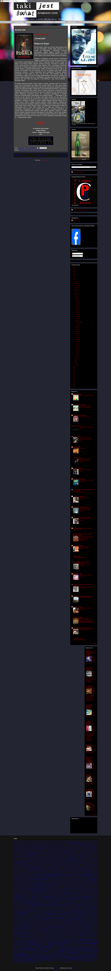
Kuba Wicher (30, 908)
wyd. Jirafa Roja (72, 951)
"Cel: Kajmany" (22, 842)
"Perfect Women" (30, 857)
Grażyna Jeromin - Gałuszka (44, 893)
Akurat (73, 875)
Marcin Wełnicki (76, 913)
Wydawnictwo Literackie (33, 942)
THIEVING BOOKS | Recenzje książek (88, 707)
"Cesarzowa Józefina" (41, 842)
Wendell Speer (57, 939)
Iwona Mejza (23, 897)
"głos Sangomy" (44, 871)
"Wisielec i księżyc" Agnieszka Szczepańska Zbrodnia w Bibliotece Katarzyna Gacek (66, 867)
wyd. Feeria (90, 949)
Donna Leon (38, 888)
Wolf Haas (61, 940)
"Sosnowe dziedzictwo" (22, 861)
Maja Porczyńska (43, 913)
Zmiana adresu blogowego (84, 597)
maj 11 (77, 335)
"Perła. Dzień (38, 857)
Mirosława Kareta (54, 921)
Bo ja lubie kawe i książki (79, 415)
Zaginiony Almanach (78, 638)
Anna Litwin (53, 879)
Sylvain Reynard (90, 933)
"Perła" (35, 857)
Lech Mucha (61, 908)
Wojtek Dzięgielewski (55, 940)
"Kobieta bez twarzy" (22, 850)
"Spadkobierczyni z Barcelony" (32, 861)
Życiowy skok (20, 30)
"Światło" (25, 872)
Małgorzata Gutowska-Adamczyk (44, 918)
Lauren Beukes (41, 908)
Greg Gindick (57, 893)
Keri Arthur (85, 906)
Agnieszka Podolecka (35, 875)
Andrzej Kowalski (32, 878)
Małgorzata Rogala (23, 150)
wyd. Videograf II (51, 957)
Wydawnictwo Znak (80, 942)
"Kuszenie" (58, 852)
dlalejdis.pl (36, 945)
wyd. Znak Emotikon (25, 959)
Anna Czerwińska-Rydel (79, 878)
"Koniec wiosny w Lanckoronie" (57, 850)
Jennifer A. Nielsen (62, 900)
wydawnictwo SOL (80, 960)
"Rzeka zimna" (70, 858)
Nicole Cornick (48, 922)
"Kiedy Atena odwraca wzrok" (88, 849)
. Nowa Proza (62, 872)
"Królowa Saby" (23, 852)
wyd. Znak (18, 959)
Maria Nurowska (75, 914)
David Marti (65, 886)
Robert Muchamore (20, 929)
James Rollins (71, 899)
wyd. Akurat (39, 946)
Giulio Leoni (29, 893)
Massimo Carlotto (37, 917)
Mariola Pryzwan (16, 915)
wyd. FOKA (78, 949)
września (76, 287)
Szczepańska (18, 935)
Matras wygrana (52, 917)
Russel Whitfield (74, 929)
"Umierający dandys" (93, 864)
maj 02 (77, 354)
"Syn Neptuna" (54, 863)
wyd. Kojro (83, 951)
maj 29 (77, 302)
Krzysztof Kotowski (17, 908)
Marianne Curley (89, 914)
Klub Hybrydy (32, 907)
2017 (74, 371)
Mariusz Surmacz (50, 915)
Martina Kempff (19, 917)
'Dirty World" (57, 872)
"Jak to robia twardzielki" (48, 849)
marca (76, 360)
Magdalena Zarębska (30, 913)
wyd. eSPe (53, 959)
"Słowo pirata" (94, 863)
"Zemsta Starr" (16, 871)
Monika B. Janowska (78, 921)
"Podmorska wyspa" (70, 857)
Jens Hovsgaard (79, 900)
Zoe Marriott (71, 943)
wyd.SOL (34, 960)
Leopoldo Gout (16, 910)
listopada (76, 283)
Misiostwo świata (60, 921)
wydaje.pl (53, 960)
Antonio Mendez (45, 881)
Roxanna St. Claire (60, 929)
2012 (74, 382)
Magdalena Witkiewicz (22, 913)
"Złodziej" (36, 871)
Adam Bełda (87, 872)
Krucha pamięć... (82, 448)
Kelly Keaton (80, 906)
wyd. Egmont (62, 949)
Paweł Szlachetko (50, 925)
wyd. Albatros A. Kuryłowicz (70, 946)
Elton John (33, 889)
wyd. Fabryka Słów (84, 949)
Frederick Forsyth (25, 892)
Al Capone (76, 875)
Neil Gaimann (43, 922)
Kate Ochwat (75, 906)
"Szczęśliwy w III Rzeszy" (75, 863)
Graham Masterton (35, 893)
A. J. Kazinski (67, 872)
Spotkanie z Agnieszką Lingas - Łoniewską (22, 933)
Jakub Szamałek (53, 899)
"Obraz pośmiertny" (49, 856)
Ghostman (24, 893)
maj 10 (77, 337)
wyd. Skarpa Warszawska (39, 150)
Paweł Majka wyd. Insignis (30, 925)
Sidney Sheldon (37, 932)
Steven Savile (64, 933)
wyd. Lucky (26, 953)
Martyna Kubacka (31, 917)
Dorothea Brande (74, 888)
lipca (75, 291)
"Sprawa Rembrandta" (67, 861)
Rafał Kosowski (86, 926)
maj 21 (77, 316)
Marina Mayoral (94, 914)
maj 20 (77, 318)
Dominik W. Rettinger (20, 888)
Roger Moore (48, 929)
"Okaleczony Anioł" (74, 856)
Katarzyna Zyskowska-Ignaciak (63, 906)
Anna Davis (85, 878)
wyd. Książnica (89, 951)
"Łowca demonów (81, 871)
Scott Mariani (87, 930)
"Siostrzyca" (55, 860)
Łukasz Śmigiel (39, 962)
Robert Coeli (87, 928)
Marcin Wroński (86, 913)
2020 (74, 279)
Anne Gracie (22, 881)
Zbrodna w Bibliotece (54, 943)
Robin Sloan (39, 929)
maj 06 (77, 345)
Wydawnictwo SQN (72, 942)
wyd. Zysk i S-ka (41, 959)
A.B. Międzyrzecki (72, 872)
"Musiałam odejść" (40, 854)
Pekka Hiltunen (56, 925)
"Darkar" (59, 843)
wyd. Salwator (58, 956)
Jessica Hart (94, 900)
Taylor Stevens (82, 935)
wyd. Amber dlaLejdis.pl (87, 946)
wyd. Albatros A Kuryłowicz (58, 946)
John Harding (19, 903)
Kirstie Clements (21, 907)
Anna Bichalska (61, 878)
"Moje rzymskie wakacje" (93, 853)
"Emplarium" (53, 846)
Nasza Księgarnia (31, 922)
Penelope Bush (61, 925)
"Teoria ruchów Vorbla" (32, 864)
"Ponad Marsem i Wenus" (82, 857)
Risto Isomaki (70, 928)
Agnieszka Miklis (28, 875)
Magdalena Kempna (66, 911)
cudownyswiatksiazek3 (79, 479)
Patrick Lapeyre (64, 924)
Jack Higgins (38, 899)
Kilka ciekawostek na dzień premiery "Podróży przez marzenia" (85, 460)
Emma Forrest (72, 889)
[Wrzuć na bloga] (42, 148)
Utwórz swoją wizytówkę (76, 245)
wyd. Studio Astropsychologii (91, 956)
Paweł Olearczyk (39, 925)
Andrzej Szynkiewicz (46, 878)
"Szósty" (81, 863)
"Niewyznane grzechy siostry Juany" (39, 856)
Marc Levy (54, 913)
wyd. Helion (50, 951)
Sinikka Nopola (52, 932)
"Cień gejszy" (79, 842)
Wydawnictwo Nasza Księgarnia (54, 942)
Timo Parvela (67, 936)
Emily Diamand (61, 889)
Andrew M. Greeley (20, 878)
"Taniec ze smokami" (23, 864)
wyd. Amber (79, 946)
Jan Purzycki (84, 899)
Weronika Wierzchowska (66, 939)
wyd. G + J (22, 951)
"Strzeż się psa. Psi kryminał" (32, 863)
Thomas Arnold (26, 936)
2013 (74, 380)
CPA (41, 884)
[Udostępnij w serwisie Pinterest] (46, 148)
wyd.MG (20, 960)
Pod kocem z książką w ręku (90, 790)
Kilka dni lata (16, 907)
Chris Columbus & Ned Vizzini (50, 885)
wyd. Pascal (70, 954)
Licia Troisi (29, 910)
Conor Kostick (71, 885)
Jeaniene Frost (56, 900)
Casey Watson (27, 885)
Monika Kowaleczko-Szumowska (89, 921)
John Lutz (24, 903)
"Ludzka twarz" (92, 852)
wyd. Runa (49, 956)
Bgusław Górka (94, 882)
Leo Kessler (94, 908)
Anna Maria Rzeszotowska (59, 879)
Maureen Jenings (74, 917)
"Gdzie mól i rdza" (35, 847)
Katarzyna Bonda (48, 904)
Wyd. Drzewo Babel (75, 940)
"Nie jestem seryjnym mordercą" (79, 854)
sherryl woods (71, 944)
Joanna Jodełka (35, 901)
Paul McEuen (79, 924)
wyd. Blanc (43, 948)
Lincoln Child (48, 910)
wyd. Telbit (16, 957)
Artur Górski (92, 881)
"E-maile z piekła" (29, 846)
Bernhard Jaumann (88, 882)
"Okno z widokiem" (82, 856)
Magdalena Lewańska (89, 911)
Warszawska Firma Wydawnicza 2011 (48, 939)
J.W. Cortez (19, 899)
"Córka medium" (24, 843)
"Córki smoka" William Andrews (80, 557)
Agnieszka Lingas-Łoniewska (82, 874)
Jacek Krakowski (24, 899)
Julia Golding (62, 903)
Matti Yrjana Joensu (62, 917)
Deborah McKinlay (79, 886)
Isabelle (82, 896)
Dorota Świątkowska (67, 888)
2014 (74, 378)
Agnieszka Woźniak (61, 875)
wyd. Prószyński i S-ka (22, 956)
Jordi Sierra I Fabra (38, 903)
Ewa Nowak (44, 890)
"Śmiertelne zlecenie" (93, 871)
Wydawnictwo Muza (43, 942)
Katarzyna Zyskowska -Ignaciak (52, 906)
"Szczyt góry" (59, 863)
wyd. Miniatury (63, 953)
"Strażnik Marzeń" (17, 863)
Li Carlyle (25, 910)
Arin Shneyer (50, 881)
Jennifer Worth (73, 900)
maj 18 (77, 325)
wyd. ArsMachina (20, 948)
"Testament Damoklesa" (61, 864)
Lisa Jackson (54, 910)
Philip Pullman (76, 925)
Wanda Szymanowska (37, 939)
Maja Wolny (49, 913)
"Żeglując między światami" (36, 872)
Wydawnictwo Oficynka (65, 942)
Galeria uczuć (56, 892)
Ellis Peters (29, 889)
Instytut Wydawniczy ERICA (47, 896)
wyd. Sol (68, 956)
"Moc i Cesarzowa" (77, 853)
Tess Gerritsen (20, 936)
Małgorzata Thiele (94, 918)
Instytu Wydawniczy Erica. (26, 896)
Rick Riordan (65, 928)
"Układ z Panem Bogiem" (85, 864)
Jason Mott (33, 900)
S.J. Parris (18, 930)
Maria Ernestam (68, 914)
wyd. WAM (74, 957)
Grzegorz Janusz (86, 893)
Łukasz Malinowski (27, 962)
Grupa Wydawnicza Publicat (71, 893)
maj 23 (77, 312)
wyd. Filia (95, 949)
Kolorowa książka (88, 775)
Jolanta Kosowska (30, 903)
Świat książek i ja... (78, 425)
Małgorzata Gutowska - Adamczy (31, 918)
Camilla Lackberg (52, 883)
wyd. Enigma (68, 949)
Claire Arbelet (66, 885)
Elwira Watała (37, 889)
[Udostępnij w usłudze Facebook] (44, 148)
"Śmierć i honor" (16, 872)
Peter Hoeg (67, 925)
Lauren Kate (46, 908)
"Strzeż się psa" (24, 863)
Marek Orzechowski (26, 914)
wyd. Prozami (86, 954)
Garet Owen (61, 892)
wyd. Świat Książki (73, 959)
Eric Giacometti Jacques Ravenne (81, 889)
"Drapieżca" (59, 845)
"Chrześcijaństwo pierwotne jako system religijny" (54, 842)
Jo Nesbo (30, 901)
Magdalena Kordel (74, 911)
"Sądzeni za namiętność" (87, 863)
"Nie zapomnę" (88, 854)
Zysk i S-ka (75, 943)
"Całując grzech (16, 842)
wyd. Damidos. (38, 949)
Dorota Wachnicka (54, 888)
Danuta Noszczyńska (28, 886)
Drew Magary (86, 888)
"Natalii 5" (71, 854)
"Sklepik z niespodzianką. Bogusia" (73, 860)
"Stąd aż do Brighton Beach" (46, 863)
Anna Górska (21, 879)
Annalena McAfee (17, 881)
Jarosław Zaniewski (24, 900)
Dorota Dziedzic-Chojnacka (45, 888)
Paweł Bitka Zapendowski (92, 924)
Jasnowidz (29, 900)
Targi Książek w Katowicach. (53, 935)
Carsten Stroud (22, 885)
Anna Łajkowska (94, 879)
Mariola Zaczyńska (23, 915)
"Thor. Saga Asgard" (70, 864)
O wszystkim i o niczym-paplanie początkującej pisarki (81, 562)
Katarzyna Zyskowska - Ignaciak (41, 906)
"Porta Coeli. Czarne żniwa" (92, 857)
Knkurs (44, 907)
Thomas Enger (32, 936)
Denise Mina (85, 886)
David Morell (69, 886)
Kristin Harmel (62, 907)
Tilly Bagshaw (48, 936)
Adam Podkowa (92, 872)
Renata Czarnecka (50, 928)
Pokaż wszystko (93, 643)
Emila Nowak (52, 889)
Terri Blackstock (93, 935)
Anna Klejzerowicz (46, 879)
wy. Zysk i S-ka (20, 946)
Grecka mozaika (52, 893)
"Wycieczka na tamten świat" (34, 868)
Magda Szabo (45, 911)
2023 (74, 273)
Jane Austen (89, 899)
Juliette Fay (67, 903)
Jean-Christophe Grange (48, 900)
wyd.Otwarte (29, 960)
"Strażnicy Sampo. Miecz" (83, 861)
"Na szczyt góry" (65, 854)
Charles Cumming (41, 885)
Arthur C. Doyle (78, 881)
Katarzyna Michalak (80, 904)
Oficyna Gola (77, 922)
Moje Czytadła (76, 556)
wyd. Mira (68, 953)
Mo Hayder (65, 921)
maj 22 (77, 314)
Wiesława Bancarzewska (82, 939)
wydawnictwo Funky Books (60, 960)
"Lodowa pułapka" (86, 852)
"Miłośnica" (66, 853)
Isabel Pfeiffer (78, 896)
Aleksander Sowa (89, 875)
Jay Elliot (37, 900)
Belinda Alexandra (63, 882)
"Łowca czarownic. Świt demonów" (71, 871)
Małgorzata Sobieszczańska (86, 918)
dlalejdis (31, 944)
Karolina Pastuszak (17, 904)
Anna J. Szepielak (32, 879)
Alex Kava (39, 876)
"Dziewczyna (16, 846)
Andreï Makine (25, 878)
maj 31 (77, 297)
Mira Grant (38, 921)
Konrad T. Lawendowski (50, 907)
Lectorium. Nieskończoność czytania (82, 528)
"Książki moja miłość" (31, 852)
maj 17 (77, 327)
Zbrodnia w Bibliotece (63, 943)
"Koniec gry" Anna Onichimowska (46, 850)
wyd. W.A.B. (63, 957)
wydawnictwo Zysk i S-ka (89, 960)
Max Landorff (91, 917)
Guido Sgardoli (91, 893)
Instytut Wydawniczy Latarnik (59, 896)
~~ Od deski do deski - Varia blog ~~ (82, 517)
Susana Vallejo (84, 933)
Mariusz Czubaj (29, 915)
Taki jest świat (76, 220)
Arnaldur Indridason (67, 881)
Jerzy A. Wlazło (85, 900)
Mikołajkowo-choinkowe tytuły (31, 921)
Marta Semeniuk (92, 915)
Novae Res (72, 922)
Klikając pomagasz (60, 22)
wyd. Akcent (33, 946)
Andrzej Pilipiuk (39, 878)
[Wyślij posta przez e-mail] (37, 148)
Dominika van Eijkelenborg (29, 888)
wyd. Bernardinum (37, 948)
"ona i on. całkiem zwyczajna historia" (58, 871)
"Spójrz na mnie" (74, 861)
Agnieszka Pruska (43, 875)
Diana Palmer (92, 886)
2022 (74, 275)
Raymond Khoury (19, 928)
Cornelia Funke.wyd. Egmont (79, 885)
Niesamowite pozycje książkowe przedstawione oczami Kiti (90, 760)
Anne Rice (31, 881)
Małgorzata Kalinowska (56, 918)
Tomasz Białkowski (91, 936)
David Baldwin (60, 886)
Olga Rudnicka (25, 924)
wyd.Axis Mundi (85, 959)
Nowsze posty (18, 155)
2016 (74, 373)
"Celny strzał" (27, 842)
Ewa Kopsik (39, 890)
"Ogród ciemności (67, 856)
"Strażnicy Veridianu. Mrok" (92, 861)
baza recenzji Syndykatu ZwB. (22, 944)
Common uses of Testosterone (80, 639)
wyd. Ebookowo (56, 949)
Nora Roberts (66, 922)
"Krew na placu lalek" (72, 850)
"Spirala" (51, 861)
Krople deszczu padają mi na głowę (77, 907)
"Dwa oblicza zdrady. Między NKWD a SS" (79, 845)
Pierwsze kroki (72, 22)
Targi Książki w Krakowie (74, 935)
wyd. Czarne (94, 948)
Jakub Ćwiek (58, 899)
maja (75, 296)
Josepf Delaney (45, 903)
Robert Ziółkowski (33, 929)
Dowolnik (88, 745)
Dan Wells (95, 885)
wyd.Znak (49, 960)
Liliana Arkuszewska (35, 910)
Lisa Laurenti (59, 910)
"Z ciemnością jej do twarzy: (75, 868)
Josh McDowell (57, 903)
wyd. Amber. (93, 946)
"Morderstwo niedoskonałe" (31, 854)
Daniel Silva (16, 886)
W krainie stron (77, 436)
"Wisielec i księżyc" (43, 867)
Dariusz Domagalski (47, 886)
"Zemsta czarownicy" (22, 871)
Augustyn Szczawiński (25, 882)
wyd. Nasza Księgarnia (87, 953)
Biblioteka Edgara (77, 457)
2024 (74, 271)
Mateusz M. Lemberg (45, 917)
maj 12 (77, 333)
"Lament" (67, 852)
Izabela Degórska (49, 897)
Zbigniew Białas (39, 943)
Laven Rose (57, 908)
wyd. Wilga (89, 957)
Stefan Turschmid (59, 933)
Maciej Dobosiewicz (32, 911)
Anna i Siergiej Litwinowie (85, 879)
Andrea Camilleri (85, 876)
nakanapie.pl (61, 945)
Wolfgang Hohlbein (68, 940)
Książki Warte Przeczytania (89, 687)
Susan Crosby (74, 933)
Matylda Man (69, 917)
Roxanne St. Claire (67, 929)
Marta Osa (87, 915)
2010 (74, 386)
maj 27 (77, 304)
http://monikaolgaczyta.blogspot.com (82, 596)
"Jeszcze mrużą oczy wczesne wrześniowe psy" (74, 849)
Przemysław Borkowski (59, 926)
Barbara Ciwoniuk (32, 882)
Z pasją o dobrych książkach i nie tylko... (90, 723)
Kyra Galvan (35, 908)
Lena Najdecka (89, 908)
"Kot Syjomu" (65, 850)
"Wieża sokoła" (24, 867)
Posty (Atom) (43, 160)
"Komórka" (33, 850)
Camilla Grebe (46, 883)
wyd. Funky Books (17, 951)
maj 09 (77, 339)
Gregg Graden (62, 893)
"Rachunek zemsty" (48, 858)
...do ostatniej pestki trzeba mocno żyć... (83, 628)
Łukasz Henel (21, 962)
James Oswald (65, 899)
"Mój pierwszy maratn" (48, 854)
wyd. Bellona (30, 948)
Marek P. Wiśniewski (45, 914)
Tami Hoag (37, 935)
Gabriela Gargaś (48, 892)
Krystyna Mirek (94, 907)
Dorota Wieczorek (60, 888)
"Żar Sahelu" (29, 872)
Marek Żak (57, 914)
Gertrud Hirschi (20, 893)
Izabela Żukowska (85, 897)
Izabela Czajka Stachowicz (31, 897)
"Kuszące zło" (63, 852)
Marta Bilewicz (63, 915)
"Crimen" (83, 842)
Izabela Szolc (78, 897)
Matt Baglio (57, 917)
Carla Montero (65, 883)
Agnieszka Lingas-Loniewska (70, 874)
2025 (74, 269)
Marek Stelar (52, 914)
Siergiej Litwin (43, 932)
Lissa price (64, 910)
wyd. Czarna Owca (87, 948)
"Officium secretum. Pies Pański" (58, 856)
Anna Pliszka (67, 879)
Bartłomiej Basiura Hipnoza (47, 882)
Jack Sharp (42, 899)
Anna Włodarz (78, 879)
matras (57, 945)
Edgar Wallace (91, 888)
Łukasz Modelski (33, 962)
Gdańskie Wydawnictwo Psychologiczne (71, 892)
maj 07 (77, 343)
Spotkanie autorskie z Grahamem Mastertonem (89, 932)
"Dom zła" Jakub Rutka (84, 416)
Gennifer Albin (80, 892)
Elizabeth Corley (18, 889)
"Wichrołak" (19, 867)
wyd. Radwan (31, 956)
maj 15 (77, 329)
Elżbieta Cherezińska (45, 889)
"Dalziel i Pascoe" (30, 843)
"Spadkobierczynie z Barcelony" (43, 861)
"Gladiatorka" (45, 847)
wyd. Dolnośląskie (45, 949)
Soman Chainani (58, 932)
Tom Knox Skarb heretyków (83, 936)
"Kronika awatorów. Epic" (81, 850)
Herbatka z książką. (78, 617)
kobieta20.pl (52, 944)
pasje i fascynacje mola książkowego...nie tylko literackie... (90, 653)
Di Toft (89, 886)
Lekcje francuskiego (81, 908)
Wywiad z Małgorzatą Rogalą (23, 943)
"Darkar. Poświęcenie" (65, 843)
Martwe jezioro (25, 917)
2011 (74, 384)
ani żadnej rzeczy (81, 943)
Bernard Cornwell (74, 882)
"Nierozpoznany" (17, 856)
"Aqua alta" (16, 840)
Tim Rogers (53, 936)
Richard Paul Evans (59, 928)
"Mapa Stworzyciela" (25, 853)
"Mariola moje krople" (33, 853)
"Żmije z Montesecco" (45, 872)
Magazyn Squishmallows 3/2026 (86, 395)
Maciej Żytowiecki (40, 911)
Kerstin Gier (89, 906)
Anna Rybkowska (73, 879)
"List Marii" (81, 852)
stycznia (76, 365)
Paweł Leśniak (23, 925)
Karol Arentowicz (94, 903)
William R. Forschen (48, 940)
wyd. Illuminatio (55, 951)
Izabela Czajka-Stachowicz (40, 897)
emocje (48, 944)
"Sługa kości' (16, 864)
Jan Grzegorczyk (78, 899)
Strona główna (19, 22)
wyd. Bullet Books (78, 948)
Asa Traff (19, 882)
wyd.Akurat (80, 959)
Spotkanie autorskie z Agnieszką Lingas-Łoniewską (72, 932)
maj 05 (77, 347)
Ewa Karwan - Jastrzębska (30, 890)
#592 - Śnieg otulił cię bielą (85, 629)
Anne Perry (27, 881)
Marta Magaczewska (80, 915)
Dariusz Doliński (39, 886)
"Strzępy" (39, 863)
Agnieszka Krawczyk (42, 874)
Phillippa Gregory (29, 926)
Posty (74, 253)
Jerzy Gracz (90, 900)
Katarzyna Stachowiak (31, 906)
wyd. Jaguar (61, 951)
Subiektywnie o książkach (79, 404)
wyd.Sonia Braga (39, 960)
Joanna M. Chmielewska (50, 901)
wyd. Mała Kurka (56, 953)
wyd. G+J (26, 951)
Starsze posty (63, 155)
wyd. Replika (44, 956)
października (77, 285)
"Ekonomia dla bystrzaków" (46, 846)
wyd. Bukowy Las (64, 948)
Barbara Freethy (38, 882)
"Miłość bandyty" (71, 853)
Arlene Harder (61, 881)
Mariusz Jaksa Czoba (36, 915)
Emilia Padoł (57, 889)
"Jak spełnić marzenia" (39, 849)
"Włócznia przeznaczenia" (44, 868)
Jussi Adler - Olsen (73, 903)
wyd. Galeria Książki (32, 951)
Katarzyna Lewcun (72, 904)
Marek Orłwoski (38, 914)
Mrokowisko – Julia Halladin (79, 492)
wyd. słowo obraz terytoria (60, 959)
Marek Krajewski (19, 914)
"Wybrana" (20, 868)
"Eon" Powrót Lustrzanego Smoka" (62, 846)
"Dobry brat (42, 845)
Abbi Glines (78, 872)
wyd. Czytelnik (26, 949)
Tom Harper (72, 936)
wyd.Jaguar (16, 960)
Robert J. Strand (92, 928)
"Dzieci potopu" (94, 845)
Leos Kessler (21, 910)
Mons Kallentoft (19, 922)
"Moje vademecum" (17, 854)
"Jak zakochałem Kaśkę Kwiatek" (59, 849)
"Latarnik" (72, 852)
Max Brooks (86, 917)
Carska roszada (16, 885)
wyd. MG (36, 953)
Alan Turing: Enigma (82, 875)
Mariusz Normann (43, 915)
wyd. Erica (73, 949)
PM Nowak (49, 924)
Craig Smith (86, 885)
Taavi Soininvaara (24, 935)
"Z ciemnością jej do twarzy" (65, 868)
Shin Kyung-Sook (24, 932)
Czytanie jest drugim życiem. (80, 507)
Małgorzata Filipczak (21, 918)
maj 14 (77, 331)
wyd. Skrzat (63, 956)
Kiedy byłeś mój (94, 906)
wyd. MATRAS (31, 953)
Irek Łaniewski (66, 896)
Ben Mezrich (69, 882)
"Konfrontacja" (37, 850)
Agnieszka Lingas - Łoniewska (56, 874)
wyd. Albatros (47, 946)
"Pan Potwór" (24, 857)
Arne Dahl (74, 881)
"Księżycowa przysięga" (40, 852)
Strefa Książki (76, 447)
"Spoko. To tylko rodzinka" (58, 861)
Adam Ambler (82, 872)
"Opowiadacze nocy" (90, 856)
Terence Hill (88, 935)
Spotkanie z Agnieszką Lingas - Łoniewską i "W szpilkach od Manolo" (43, 933)
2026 (74, 267)
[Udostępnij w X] (43, 148)
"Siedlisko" (29, 860)
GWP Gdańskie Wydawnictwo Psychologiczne (36, 892)
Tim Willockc (58, 936)
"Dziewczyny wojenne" (22, 846)
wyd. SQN (53, 956)
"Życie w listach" (52, 872)
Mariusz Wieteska (57, 915)
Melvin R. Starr (45, 919)
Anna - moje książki (78, 545)
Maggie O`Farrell (37, 913)
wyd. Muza (74, 953)
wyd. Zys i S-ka (33, 959)
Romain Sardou (54, 929)
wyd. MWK (40, 953)
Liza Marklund (76, 910)
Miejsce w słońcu (17, 921)
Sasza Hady (82, 930)
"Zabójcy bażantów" (93, 868)
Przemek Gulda (51, 926)
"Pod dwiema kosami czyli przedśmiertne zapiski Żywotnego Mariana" (53, 857)
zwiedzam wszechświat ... (90, 803)
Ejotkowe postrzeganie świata (89, 669)
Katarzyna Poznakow (93, 904)
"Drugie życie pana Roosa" (66, 845)
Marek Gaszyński (92, 913)
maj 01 (77, 356)
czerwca (76, 293)
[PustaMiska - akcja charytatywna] (80, 209)
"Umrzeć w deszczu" (26, 865)
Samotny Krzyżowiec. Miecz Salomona (45, 930)
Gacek (53, 892)
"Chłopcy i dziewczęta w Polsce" (70, 842)
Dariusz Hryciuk (54, 886)
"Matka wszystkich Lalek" (47, 853)
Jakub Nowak (47, 899)
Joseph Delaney (51, 903)
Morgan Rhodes (25, 922)
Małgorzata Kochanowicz (67, 918)
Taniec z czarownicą (43, 935)
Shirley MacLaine (31, 932)
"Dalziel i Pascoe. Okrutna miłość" (40, 843)
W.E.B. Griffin (25, 939)
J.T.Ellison (15, 899)
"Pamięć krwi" (19, 857)
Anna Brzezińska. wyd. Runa (69, 878)
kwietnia (76, 358)
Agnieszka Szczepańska (52, 875)
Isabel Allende (73, 896)
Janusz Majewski (17, 900)
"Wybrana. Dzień (25, 868)
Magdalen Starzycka (51, 911)
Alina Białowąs (49, 876)
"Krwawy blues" (89, 850)
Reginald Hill (37, 928)
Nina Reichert (53, 922)
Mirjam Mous (42, 921)
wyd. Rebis (38, 956)
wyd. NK (80, 953)
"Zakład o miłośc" (33, 869)
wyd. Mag (44, 953)
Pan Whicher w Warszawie (56, 924)
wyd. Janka (67, 951)
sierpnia (76, 289)
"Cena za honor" (33, 842)
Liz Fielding (72, 910)
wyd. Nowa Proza (32, 954)
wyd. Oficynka (54, 954)
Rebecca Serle (32, 928)
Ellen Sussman (23, 889)
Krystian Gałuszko (87, 907)
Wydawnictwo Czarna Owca (85, 940)
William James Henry (28, 940)
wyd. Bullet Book (71, 948)
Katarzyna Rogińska (17, 906)
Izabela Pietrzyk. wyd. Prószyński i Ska (68, 897)
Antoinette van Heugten (38, 881)
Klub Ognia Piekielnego (39, 907)
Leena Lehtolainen (67, 908)
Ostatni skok (30, 150)
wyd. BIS (25, 948)
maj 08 (77, 341)
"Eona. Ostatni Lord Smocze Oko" (88, 846)
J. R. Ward (91, 897)
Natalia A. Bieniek (38, 922)
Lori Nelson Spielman (88, 910)
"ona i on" (49, 871)
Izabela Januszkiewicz (57, 897)
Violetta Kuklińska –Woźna (18, 939)
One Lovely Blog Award (38, 924)
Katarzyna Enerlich (57, 904)
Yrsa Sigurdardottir (32, 943)
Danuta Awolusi (21, 886)
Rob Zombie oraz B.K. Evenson (78, 928)
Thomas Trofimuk (38, 936)
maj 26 (77, 306)
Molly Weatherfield (71, 921)
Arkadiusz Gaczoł (56, 881)
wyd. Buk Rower (58, 948)
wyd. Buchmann (52, 948)
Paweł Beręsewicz (85, 924)
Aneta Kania (56, 878)
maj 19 (77, 320)
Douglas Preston (80, 888)
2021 (74, 277)
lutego (76, 363)
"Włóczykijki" (57, 868)
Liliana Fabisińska (42, 910)
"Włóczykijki (52, 868)
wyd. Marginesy (49, 953)
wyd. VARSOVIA (26, 957)
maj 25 (77, 308)
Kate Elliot (71, 906)
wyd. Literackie (20, 953)
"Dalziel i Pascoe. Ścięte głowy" (52, 843)
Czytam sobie (90, 885)
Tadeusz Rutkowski (31, 935)
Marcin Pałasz (70, 913)
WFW (29, 939)
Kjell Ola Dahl (27, 907)
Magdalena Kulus (81, 911)
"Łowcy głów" (87, 871)
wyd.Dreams (95, 959)
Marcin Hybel (58, 913)
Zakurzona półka (77, 394)
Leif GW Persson (74, 908)
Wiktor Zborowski (91, 939)
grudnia (76, 281)
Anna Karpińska (39, 879)
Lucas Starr (19, 911)
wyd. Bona (47, 948)
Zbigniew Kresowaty (45, 943)
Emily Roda (66, 889)
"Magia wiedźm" (19, 853)
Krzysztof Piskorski (24, 908)
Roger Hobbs (43, 929)
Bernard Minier (80, 882)
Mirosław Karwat (48, 921)
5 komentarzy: (32, 148)
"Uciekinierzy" (77, 864)
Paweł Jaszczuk (17, 925)
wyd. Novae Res (22, 955)
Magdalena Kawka (59, 911)
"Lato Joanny (76, 852)
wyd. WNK (79, 957)
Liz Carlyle (68, 910)
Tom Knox (76, 936)
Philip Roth (81, 925)
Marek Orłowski (32, 914)
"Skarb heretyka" (61, 860)
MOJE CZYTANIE (77, 573)
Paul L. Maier (74, 924)
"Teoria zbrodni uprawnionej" (41, 864)
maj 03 (77, 352)
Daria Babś (34, 886)
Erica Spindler (90, 889)
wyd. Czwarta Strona (18, 949)
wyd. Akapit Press (27, 946)
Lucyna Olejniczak (25, 911)
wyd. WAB (69, 957)
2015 (74, 376)
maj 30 (77, 299)
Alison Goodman (56, 876)
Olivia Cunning (31, 924)
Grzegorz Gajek (80, 893)
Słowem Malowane (78, 468)
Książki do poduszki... (78, 496)
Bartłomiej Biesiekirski (56, 882)
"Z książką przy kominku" (85, 868)
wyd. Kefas (78, 951)
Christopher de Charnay (59, 885)
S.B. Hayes (94, 929)
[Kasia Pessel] (76, 244)
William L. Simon (35, 940)
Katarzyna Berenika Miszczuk (37, 904)
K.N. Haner (82, 903)
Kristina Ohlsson (68, 907)
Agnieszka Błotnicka (22, 874)
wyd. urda (66, 959)
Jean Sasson (41, 900)
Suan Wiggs (69, 933)
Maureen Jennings (81, 917)
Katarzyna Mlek (87, 904)
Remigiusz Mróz (43, 928)
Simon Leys (48, 932)
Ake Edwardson (68, 875)
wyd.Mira (24, 960)
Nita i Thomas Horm (59, 922)
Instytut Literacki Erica (36, 896)
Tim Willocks (62, 936)
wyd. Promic (80, 954)
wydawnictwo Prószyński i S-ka (70, 960)
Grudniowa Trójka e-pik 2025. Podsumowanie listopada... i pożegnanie (85, 510)
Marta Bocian (68, 915)
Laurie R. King (51, 908)
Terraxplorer (56, 968)
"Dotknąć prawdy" (48, 845)
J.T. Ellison (95, 897)
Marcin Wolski (81, 913)
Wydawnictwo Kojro (23, 942)
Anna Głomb (26, 879)
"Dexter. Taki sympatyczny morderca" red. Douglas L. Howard (29, 845)
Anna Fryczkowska (91, 878)
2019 (74, 367)
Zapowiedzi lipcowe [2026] (93, 808)
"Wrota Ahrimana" (89, 867)
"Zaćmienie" (74, 869)
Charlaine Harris (33, 885)
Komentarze (76, 256)
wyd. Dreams (51, 949)
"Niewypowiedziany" (29, 856)
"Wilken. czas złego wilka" (32, 867)
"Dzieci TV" (90, 845)
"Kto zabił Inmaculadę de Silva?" (50, 852)
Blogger (73, 968)
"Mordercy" (23, 854)
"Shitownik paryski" (24, 860)
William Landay (41, 940)
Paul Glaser (69, 924)
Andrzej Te (52, 878)
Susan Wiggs (79, 933)
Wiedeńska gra (74, 939)
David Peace (74, 886)
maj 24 (77, 310)
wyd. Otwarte (60, 954)
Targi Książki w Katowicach (64, 935)
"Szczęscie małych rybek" (66, 863)
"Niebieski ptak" (94, 854)
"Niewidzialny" (23, 856)
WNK (32, 939)
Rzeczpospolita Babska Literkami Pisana (84, 929)
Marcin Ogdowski (64, 913)
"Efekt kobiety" (38, 846)
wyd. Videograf (44, 957)
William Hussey (21, 940)
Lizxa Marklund (82, 910)
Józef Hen (78, 903)
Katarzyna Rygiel (24, 906)
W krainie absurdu (77, 606)
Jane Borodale (94, 899)
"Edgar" (34, 846)
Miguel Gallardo (22, 921)
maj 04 (77, 350)
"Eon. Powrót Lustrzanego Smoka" (75, 846)
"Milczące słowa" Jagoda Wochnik (57, 853)
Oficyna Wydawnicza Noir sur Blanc (87, 922)
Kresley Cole (57, 907)
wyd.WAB (45, 960)
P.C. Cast (45, 924)
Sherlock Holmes (17, 932)
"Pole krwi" (76, 857)
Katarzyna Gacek (64, 904)
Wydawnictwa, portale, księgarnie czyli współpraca (39, 22)
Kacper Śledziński (88, 903)
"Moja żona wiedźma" (85, 853)
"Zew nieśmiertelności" (30, 871)
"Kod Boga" (29, 850)
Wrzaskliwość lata (77, 529)
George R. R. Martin (86, 892)
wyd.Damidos (90, 959)
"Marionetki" (40, 853)
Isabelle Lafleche (87, 896)
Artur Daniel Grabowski (85, 881)
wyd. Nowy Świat (46, 954)
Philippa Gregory (86, 925)
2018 (74, 369)
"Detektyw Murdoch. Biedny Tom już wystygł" (78, 843)
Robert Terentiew (27, 929)
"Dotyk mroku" (54, 845)
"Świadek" (21, 872)
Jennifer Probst (68, 900)
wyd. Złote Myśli (48, 959)
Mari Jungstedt (63, 914)
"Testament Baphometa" (51, 864)
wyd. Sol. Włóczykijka (74, 956)
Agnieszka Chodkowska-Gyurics (32, 874)
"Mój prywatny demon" (57, 854)
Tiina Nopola (44, 936)
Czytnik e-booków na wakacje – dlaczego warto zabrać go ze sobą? (86, 439)
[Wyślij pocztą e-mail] (40, 148)
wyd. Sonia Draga (81, 956)
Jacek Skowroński (31, 899)
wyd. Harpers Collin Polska (42, 951)
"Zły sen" (39, 871)
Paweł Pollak (44, 925)
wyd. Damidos (32, 949)
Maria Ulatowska (82, 914)
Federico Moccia (68, 890)
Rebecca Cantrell (26, 928)
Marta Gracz (73, 915)
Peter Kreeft (71, 925)
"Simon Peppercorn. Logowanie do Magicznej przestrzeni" (42, 860)
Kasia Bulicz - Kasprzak (26, 904)
